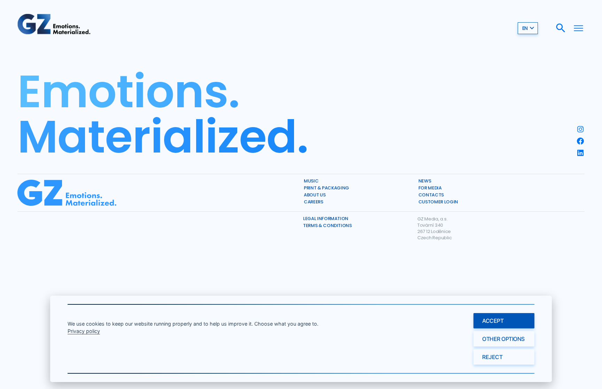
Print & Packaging (326, 188)
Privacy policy (84, 331)
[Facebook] (580, 141)
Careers (313, 202)
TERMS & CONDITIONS (327, 225)
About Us (314, 195)
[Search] (561, 28)
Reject (492, 356)
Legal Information (325, 218)
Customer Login (438, 202)
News (424, 181)
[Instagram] (580, 129)
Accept (492, 320)
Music (311, 181)
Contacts (431, 195)
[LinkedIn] (580, 153)
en (525, 28)
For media (430, 188)
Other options (503, 338)
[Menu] (578, 28)
